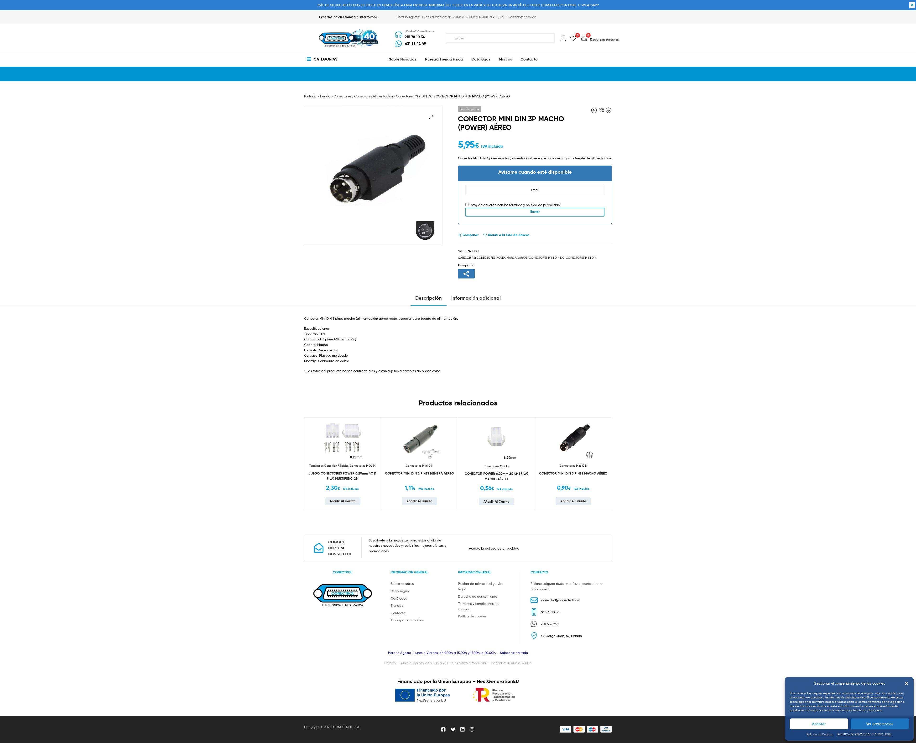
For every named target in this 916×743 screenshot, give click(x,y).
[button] (906, 683)
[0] (573, 38)
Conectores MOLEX (491, 257)
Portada (310, 96)
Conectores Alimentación (373, 96)
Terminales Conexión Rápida (328, 465)
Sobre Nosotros (402, 59)
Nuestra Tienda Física (444, 59)
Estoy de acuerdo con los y (514, 205)
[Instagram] (472, 729)
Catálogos (480, 59)
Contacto (529, 59)
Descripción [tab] (428, 298)
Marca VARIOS (517, 257)
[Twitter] (453, 729)
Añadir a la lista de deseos (509, 235)
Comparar (471, 235)
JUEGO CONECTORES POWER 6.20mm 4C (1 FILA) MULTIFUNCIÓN (342, 476)
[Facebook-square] (443, 729)
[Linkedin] (462, 729)
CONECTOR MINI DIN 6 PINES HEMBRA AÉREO (419, 473)
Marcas (505, 59)
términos (515, 205)
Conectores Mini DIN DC (414, 96)
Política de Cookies (820, 734)
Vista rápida (375, 452)
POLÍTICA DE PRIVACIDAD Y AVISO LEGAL (865, 734)
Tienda (325, 96)
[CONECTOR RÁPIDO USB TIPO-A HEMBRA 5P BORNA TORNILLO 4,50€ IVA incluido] (608, 110)
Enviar (535, 211)
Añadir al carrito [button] (342, 501)
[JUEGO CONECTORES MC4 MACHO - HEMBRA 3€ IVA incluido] (594, 110)
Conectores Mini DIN (581, 257)
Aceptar (819, 724)
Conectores (342, 96)
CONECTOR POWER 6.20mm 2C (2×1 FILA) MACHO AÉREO (496, 476)
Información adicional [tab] (476, 298)
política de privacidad (543, 205)
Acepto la (494, 548)
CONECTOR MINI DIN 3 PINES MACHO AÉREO (573, 473)
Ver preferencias (879, 724)
